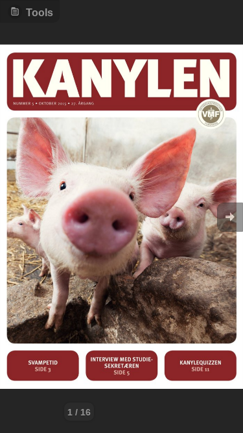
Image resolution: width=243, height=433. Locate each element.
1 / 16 (79, 412)
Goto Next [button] (230, 217)
